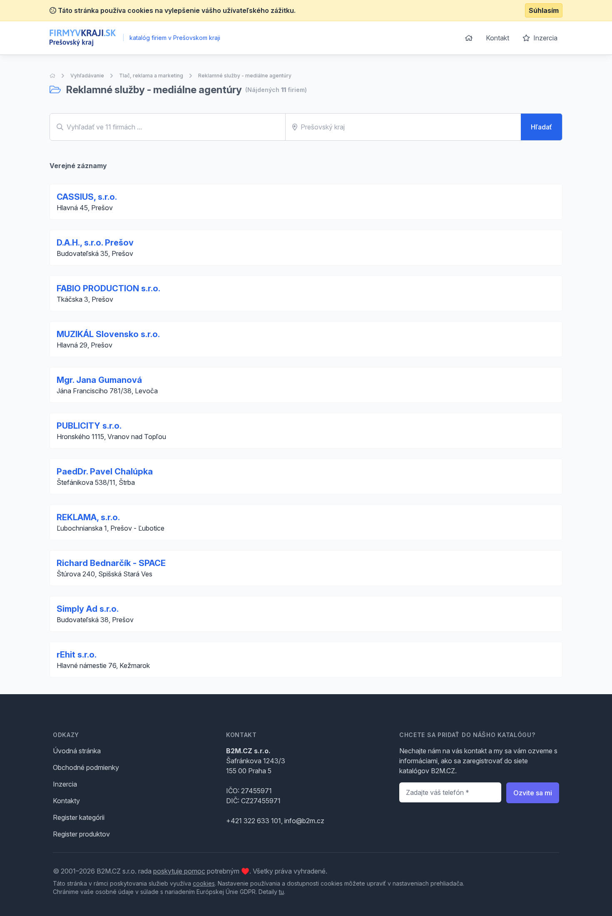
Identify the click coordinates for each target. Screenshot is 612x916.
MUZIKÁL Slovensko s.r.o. (108, 334)
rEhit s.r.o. (77, 655)
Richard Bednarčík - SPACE (111, 563)
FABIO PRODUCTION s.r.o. (108, 288)
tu (281, 891)
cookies (204, 883)
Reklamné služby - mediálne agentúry (244, 75)
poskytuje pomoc (179, 871)
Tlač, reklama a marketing (151, 75)
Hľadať (541, 127)
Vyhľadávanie (87, 75)
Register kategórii (78, 817)
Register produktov (81, 834)
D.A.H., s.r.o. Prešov (95, 243)
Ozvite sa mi (532, 793)
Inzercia (544, 38)
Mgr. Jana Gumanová (99, 380)
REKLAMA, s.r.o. (88, 517)
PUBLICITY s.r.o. (89, 426)
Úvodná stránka (77, 751)
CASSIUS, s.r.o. (87, 197)
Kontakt (497, 38)
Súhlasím (544, 10)
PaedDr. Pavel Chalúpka (105, 472)
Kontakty (66, 801)
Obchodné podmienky (86, 767)
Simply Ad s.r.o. (88, 609)
